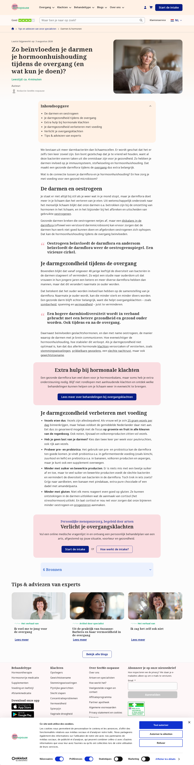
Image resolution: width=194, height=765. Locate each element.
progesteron (82, 505)
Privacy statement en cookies (105, 712)
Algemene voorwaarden (102, 707)
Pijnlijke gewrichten (61, 688)
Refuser (161, 743)
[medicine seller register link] (136, 714)
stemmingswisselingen (55, 351)
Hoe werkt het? (97, 682)
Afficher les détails (166, 759)
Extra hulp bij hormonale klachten (66, 122)
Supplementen (20, 682)
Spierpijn (55, 708)
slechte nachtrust (119, 351)
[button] (176, 20)
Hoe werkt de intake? (114, 549)
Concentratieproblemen (64, 698)
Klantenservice (158, 20)
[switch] (89, 759)
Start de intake (169, 7)
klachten (103, 346)
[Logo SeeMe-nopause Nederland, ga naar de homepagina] (20, 7)
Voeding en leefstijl (23, 688)
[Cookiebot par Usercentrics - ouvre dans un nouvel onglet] (19, 759)
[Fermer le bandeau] (189, 722)
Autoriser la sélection (161, 734)
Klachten (62, 7)
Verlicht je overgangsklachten (63, 131)
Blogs (100, 7)
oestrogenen (62, 214)
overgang (100, 167)
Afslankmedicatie (21, 693)
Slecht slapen (58, 693)
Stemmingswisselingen (63, 682)
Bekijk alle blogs (97, 654)
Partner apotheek (99, 702)
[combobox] (92, 20)
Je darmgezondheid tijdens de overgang (70, 118)
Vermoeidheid (58, 703)
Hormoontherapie (22, 672)
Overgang (45, 7)
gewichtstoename (52, 355)
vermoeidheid (84, 304)
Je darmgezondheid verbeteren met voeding (73, 127)
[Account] (145, 7)
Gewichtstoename (60, 677)
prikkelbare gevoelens (86, 351)
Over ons (115, 7)
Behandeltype (82, 7)
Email (132, 680)
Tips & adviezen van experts (62, 135)
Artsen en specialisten (102, 677)
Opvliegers (56, 672)
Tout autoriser (161, 725)
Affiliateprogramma (100, 697)
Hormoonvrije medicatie (25, 677)
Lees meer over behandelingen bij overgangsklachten (97, 397)
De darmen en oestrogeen (61, 113)
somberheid (48, 304)
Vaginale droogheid (61, 713)
